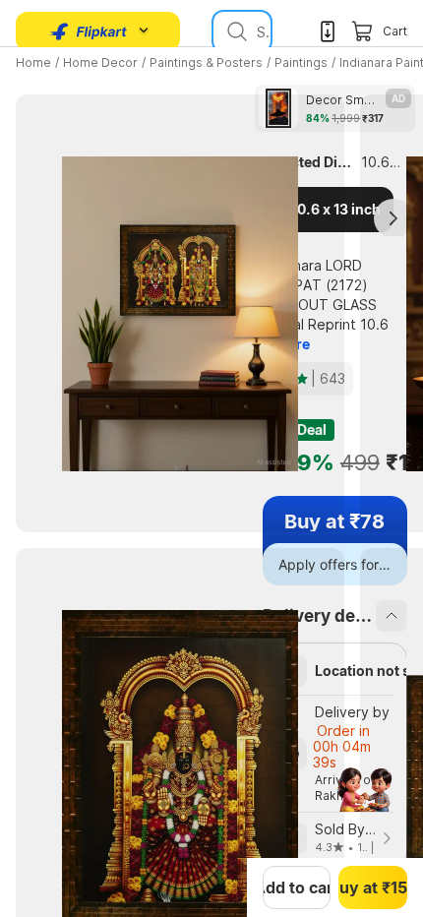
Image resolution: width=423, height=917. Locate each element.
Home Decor (100, 62)
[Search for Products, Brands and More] (235, 31)
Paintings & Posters (206, 62)
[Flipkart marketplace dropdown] (88, 31)
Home (33, 62)
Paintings (301, 62)
